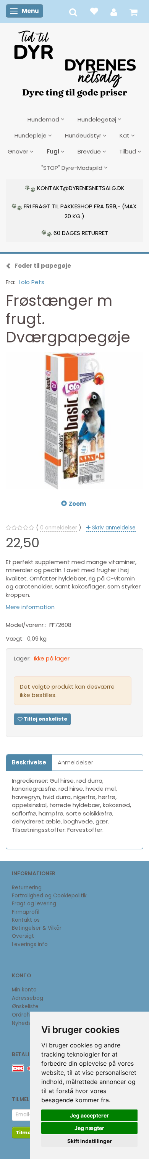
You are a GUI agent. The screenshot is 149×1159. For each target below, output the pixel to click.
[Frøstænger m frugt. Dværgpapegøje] (74, 420)
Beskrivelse (29, 762)
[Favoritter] (94, 11)
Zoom (77, 504)
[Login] (114, 11)
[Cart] (133, 11)
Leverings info (30, 944)
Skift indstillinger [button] (89, 1141)
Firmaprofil (25, 912)
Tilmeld (26, 1132)
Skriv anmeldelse (113, 527)
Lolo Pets (31, 282)
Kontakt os (26, 920)
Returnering (27, 887)
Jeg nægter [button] (89, 1128)
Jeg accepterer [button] (89, 1115)
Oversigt (23, 936)
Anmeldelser (75, 762)
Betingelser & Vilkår (37, 928)
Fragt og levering (34, 903)
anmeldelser (58, 527)
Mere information (30, 607)
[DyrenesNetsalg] (74, 61)
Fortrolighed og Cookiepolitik (49, 895)
